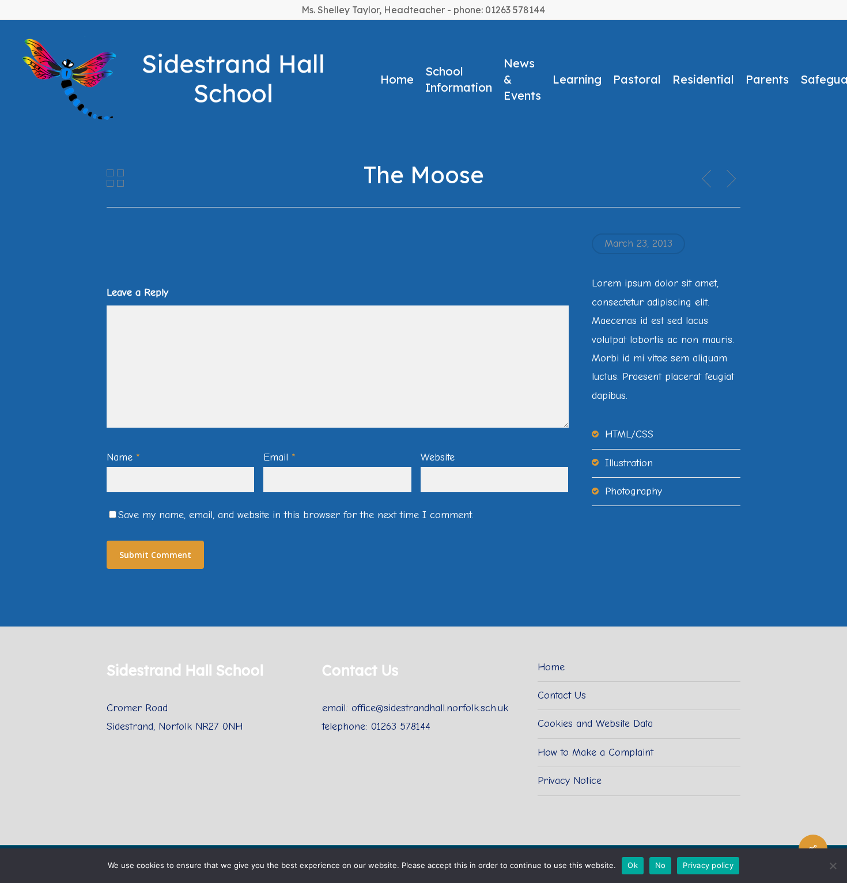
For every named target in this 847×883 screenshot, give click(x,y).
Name (123, 457)
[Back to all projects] (115, 178)
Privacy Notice (570, 781)
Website (438, 457)
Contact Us (562, 695)
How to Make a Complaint (595, 752)
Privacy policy (708, 865)
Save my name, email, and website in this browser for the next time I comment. (296, 515)
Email (279, 457)
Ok (632, 865)
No (660, 865)
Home (551, 667)
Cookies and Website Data (595, 724)
